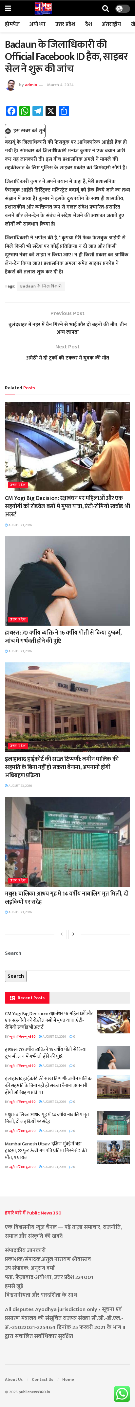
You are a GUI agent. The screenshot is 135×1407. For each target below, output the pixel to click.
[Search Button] (105, 9)
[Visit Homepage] (43, 8)
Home (68, 1379)
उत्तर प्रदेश (65, 24)
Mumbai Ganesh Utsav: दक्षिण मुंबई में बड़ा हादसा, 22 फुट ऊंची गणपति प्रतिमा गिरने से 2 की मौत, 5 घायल (46, 1151)
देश (88, 24)
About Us (14, 1379)
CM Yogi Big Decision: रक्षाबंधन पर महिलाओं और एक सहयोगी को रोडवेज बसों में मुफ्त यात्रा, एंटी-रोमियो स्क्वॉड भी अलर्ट (67, 506)
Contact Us (42, 1379)
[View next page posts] (73, 934)
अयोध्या (37, 24)
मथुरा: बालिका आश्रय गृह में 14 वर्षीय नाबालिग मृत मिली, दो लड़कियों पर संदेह (66, 898)
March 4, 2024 (60, 84)
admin (31, 84)
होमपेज (12, 24)
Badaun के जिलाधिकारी (41, 286)
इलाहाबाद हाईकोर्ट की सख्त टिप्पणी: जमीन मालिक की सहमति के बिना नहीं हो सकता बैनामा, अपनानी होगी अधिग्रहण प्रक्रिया (61, 767)
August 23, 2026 (20, 525)
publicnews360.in (34, 1392)
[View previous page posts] (62, 934)
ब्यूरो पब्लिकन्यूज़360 (22, 1036)
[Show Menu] (8, 9)
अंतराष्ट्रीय (111, 24)
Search (13, 953)
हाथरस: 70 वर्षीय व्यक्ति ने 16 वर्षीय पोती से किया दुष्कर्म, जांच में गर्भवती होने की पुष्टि (63, 637)
